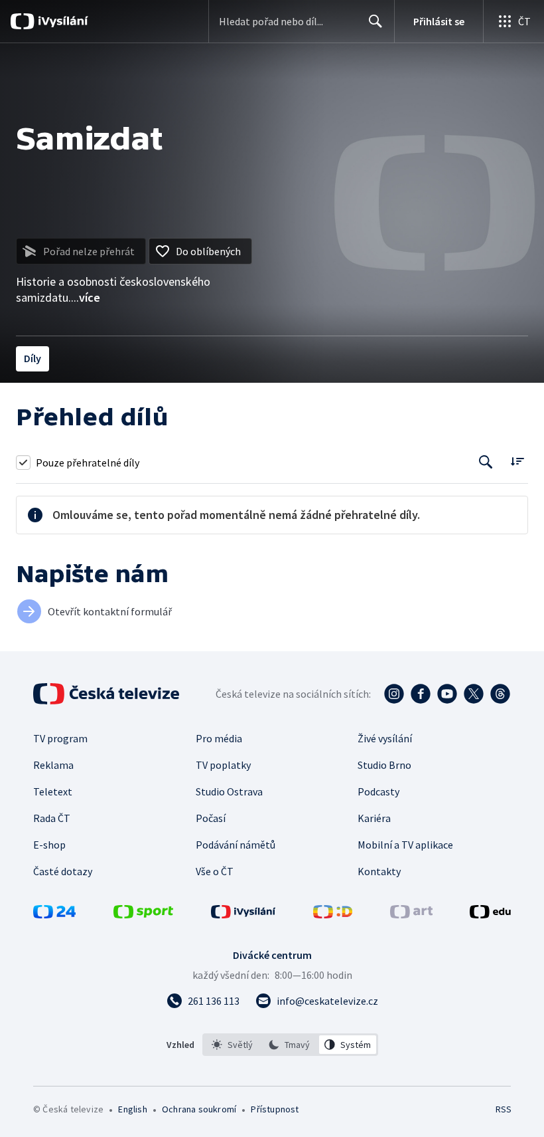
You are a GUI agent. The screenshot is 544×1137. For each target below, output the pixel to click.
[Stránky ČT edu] (490, 914)
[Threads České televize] (500, 693)
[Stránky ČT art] (411, 914)
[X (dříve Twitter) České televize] (473, 693)
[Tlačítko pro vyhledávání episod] (486, 462)
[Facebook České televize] (420, 693)
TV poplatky (223, 765)
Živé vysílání (385, 738)
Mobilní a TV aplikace (405, 844)
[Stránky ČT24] (54, 914)
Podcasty (378, 791)
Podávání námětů (235, 844)
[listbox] (290, 1044)
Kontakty (379, 871)
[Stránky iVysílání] (243, 914)
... (85, 297)
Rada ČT (51, 818)
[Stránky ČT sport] (143, 914)
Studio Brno (384, 765)
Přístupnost (275, 1109)
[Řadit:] (517, 461)
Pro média (219, 738)
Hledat (375, 21)
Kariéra (374, 818)
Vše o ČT (215, 871)
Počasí (211, 818)
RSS (503, 1109)
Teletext (52, 791)
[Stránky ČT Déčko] (332, 914)
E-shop (49, 844)
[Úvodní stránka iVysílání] (61, 21)
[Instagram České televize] (394, 693)
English (132, 1109)
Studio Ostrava (229, 791)
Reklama (53, 765)
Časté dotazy (62, 871)
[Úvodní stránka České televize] (107, 693)
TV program (60, 738)
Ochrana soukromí (199, 1109)
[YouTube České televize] (447, 693)
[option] (232, 1044)
